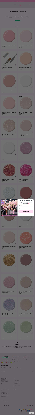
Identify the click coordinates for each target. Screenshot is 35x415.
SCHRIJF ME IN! (26, 211)
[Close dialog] (33, 200)
